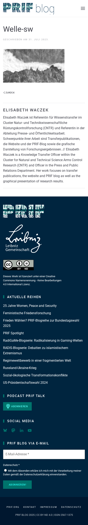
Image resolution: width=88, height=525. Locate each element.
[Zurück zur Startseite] (28, 8)
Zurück (10, 92)
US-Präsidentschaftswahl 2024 (25, 383)
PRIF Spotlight (13, 333)
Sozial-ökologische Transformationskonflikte (35, 375)
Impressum (48, 506)
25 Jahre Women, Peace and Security (30, 306)
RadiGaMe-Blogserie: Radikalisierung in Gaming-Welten (43, 340)
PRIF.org (13, 506)
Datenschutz (71, 506)
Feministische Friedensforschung (27, 313)
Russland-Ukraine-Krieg (19, 368)
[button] (83, 8)
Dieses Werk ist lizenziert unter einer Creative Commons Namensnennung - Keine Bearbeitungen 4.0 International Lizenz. (32, 280)
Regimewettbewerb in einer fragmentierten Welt (37, 360)
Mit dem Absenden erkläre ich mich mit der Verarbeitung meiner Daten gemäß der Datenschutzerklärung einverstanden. (42, 472)
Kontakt (29, 506)
